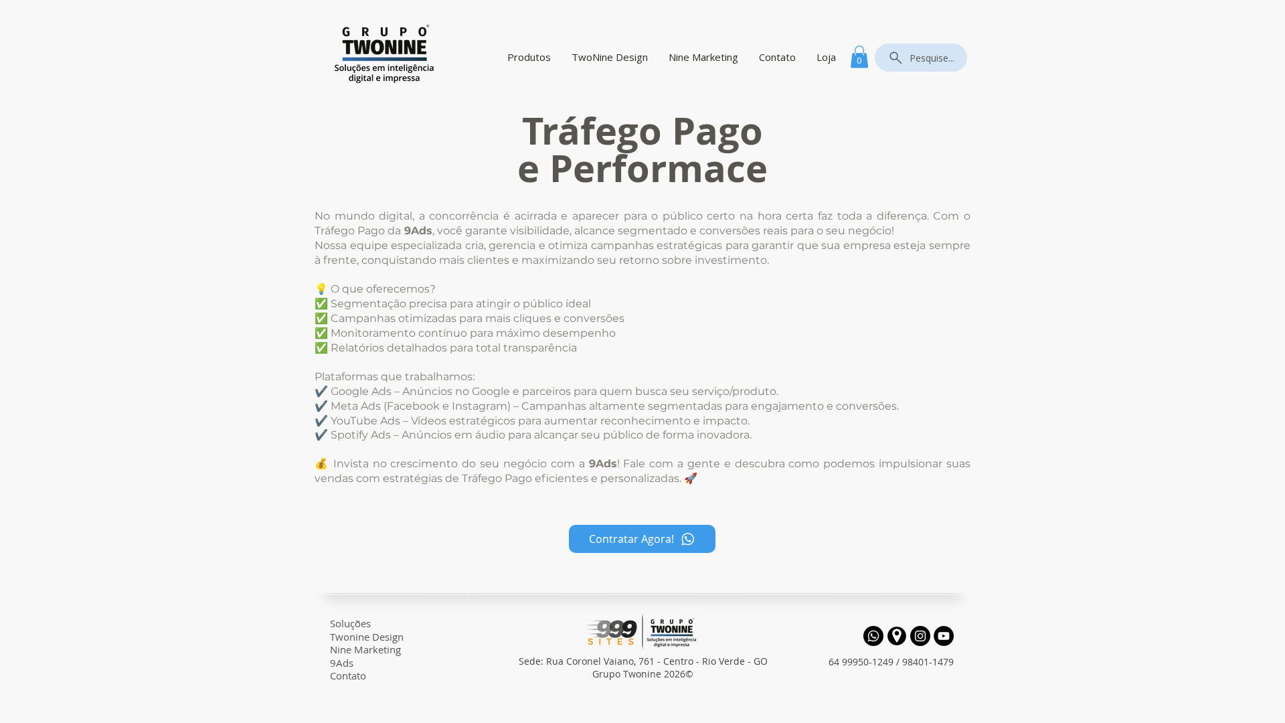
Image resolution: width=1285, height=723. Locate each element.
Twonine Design (367, 636)
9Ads (341, 662)
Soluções (350, 623)
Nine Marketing (365, 649)
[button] (859, 57)
